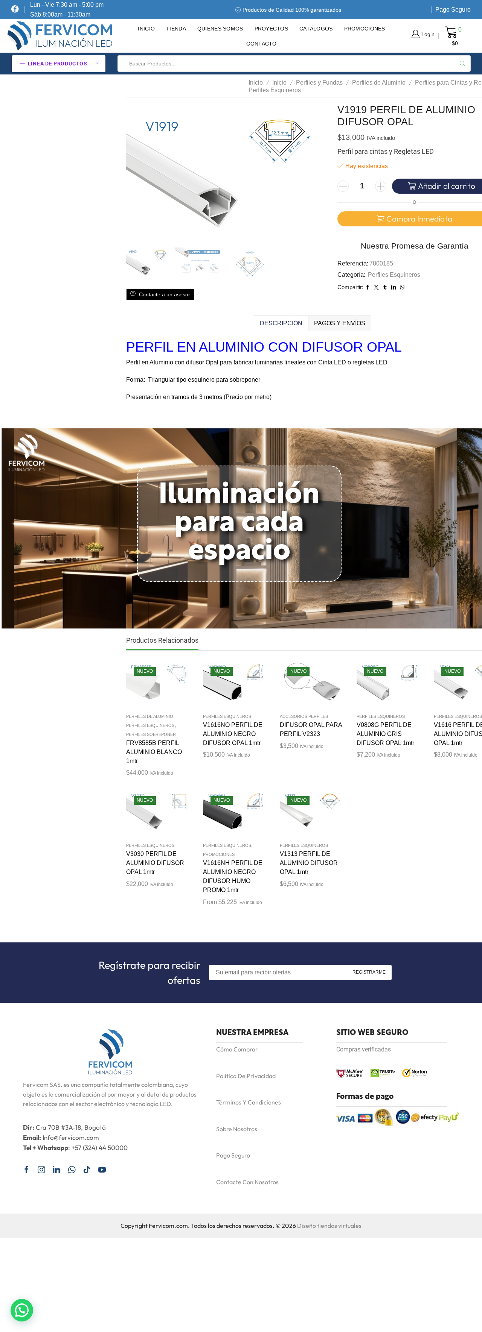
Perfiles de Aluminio (379, 82)
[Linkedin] (56, 1169)
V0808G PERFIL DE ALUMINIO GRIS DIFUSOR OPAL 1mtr (385, 734)
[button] (22, 1310)
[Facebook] (15, 9)
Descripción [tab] (281, 323)
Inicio (146, 29)
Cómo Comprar (237, 1049)
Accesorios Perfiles (304, 716)
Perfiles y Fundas (319, 82)
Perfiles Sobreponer (151, 734)
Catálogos (316, 29)
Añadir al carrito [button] (151, 685)
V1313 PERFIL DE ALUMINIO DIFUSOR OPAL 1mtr (309, 863)
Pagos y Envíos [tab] (339, 323)
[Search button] (462, 63)
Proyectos (271, 29)
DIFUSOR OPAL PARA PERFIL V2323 (311, 729)
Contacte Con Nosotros (247, 1182)
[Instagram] (41, 1169)
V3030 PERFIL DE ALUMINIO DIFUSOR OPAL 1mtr (155, 863)
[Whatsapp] (72, 1169)
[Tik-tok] (87, 1169)
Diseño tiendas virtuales (329, 1225)
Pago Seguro (453, 9)
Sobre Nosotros (236, 1129)
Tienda (176, 29)
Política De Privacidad (246, 1076)
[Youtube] (102, 1169)
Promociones (364, 29)
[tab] (281, 323)
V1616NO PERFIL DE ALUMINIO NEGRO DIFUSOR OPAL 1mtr (232, 734)
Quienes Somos (220, 29)
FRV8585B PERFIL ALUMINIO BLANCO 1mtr (154, 752)
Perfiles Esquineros (275, 90)
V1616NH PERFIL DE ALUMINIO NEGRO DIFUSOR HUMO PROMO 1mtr (232, 876)
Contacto (261, 44)
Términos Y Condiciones (248, 1102)
